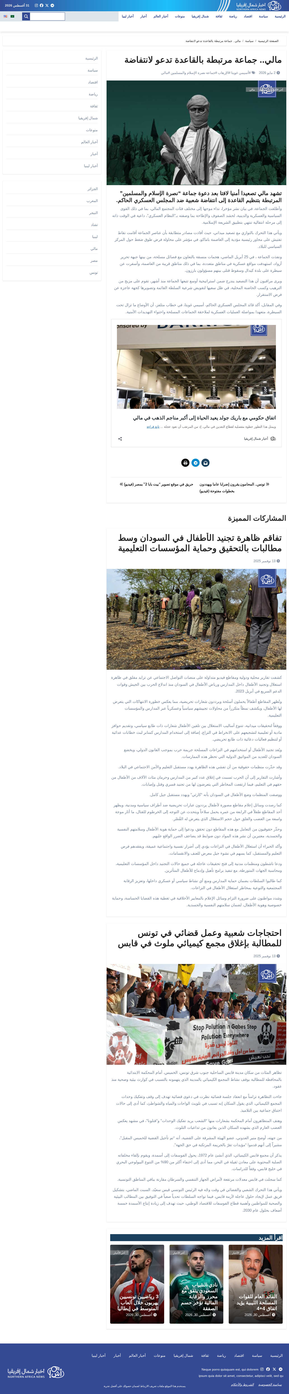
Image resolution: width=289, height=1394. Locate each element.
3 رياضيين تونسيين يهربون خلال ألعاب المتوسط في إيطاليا (137, 1302)
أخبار (143, 16)
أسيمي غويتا (240, 73)
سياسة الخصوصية (270, 1384)
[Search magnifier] (26, 16)
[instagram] (36, 5)
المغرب (92, 201)
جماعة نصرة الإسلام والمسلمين (193, 73)
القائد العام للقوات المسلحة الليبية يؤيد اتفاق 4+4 (257, 1302)
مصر (94, 260)
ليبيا (95, 237)
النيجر (93, 213)
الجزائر (93, 189)
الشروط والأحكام (242, 1384)
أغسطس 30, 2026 (258, 1315)
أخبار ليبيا (128, 16)
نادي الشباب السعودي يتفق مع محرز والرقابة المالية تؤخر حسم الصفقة (199, 1296)
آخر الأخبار (277, 89)
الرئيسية (280, 16)
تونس (94, 272)
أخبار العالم (161, 16)
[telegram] (52, 5)
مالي (164, 73)
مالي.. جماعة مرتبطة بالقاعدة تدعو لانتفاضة (203, 59)
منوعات (180, 16)
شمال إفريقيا (200, 16)
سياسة (263, 16)
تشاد (94, 225)
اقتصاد (248, 16)
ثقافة (219, 16)
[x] (47, 5)
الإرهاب (223, 73)
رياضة (233, 16)
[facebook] (41, 5)
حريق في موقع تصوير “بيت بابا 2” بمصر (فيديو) (158, 484)
